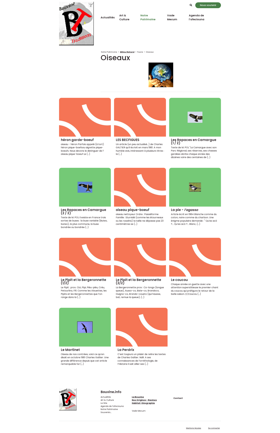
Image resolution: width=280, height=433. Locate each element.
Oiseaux (150, 52)
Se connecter (214, 428)
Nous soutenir (208, 5)
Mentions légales (193, 428)
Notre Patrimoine (147, 17)
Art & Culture (124, 17)
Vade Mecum (172, 17)
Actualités (108, 17)
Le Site (104, 403)
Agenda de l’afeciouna (196, 17)
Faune (140, 52)
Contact (178, 398)
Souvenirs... (106, 412)
